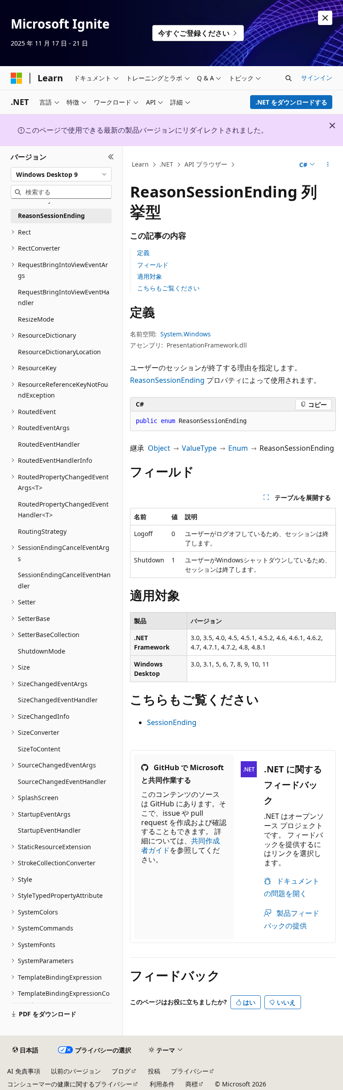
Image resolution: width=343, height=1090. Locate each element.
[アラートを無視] (325, 18)
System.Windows (185, 334)
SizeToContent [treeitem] (39, 749)
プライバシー (190, 1071)
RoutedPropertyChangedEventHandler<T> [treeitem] (63, 510)
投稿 (154, 1071)
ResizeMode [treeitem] (36, 319)
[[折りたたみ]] (111, 157)
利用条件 (162, 1084)
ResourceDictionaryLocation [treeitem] (59, 352)
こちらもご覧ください (168, 288)
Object (159, 448)
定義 (143, 252)
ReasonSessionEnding (167, 380)
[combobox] (61, 174)
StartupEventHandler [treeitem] (49, 830)
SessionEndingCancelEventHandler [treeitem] (64, 580)
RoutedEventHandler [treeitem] (49, 444)
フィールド (152, 264)
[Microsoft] (16, 78)
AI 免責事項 (23, 1071)
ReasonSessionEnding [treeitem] (51, 215)
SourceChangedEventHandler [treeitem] (62, 781)
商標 (191, 1084)
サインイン (316, 77)
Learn (140, 164)
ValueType (199, 448)
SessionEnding (172, 722)
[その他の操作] (328, 165)
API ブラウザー (205, 164)
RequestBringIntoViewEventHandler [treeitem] (63, 297)
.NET (166, 164)
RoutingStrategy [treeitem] (42, 531)
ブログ (121, 1071)
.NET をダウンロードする (291, 102)
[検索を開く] (288, 78)
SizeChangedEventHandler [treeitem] (58, 700)
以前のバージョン (76, 1071)
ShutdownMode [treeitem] (41, 651)
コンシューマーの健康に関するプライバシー (69, 1084)
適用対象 (149, 276)
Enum (238, 448)
